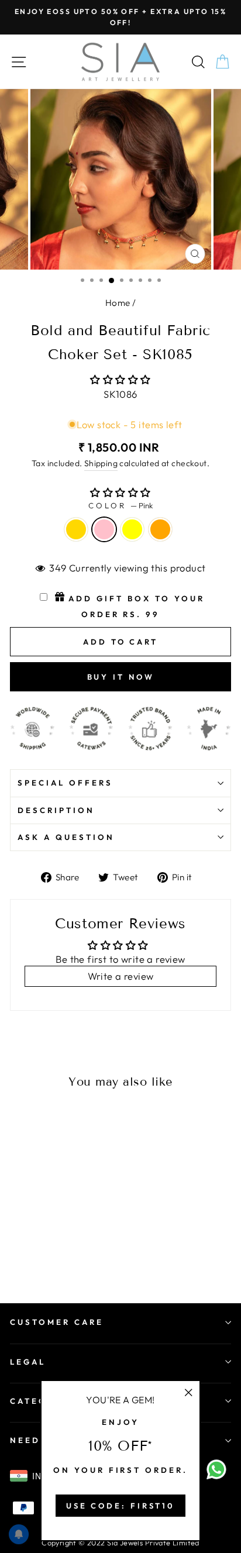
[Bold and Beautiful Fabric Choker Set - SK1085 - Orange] (57, 1247)
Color (120, 505)
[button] (120, 379)
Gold (76, 529)
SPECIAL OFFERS (65, 782)
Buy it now (120, 676)
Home (117, 302)
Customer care (57, 1322)
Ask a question (66, 837)
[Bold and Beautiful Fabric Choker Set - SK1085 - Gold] (16, 1247)
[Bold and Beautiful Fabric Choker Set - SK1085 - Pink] (30, 1247)
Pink (104, 529)
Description (56, 810)
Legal (28, 1361)
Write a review (121, 976)
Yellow (132, 529)
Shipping (101, 463)
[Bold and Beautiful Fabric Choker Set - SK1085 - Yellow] (43, 1247)
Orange (160, 529)
